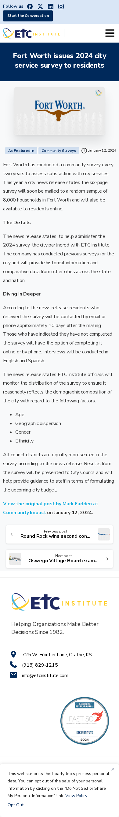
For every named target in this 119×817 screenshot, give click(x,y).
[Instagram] (61, 6)
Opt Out (15, 805)
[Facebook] (30, 6)
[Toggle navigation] (110, 33)
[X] (40, 6)
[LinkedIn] (50, 6)
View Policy (76, 796)
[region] (59, 790)
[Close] (112, 769)
